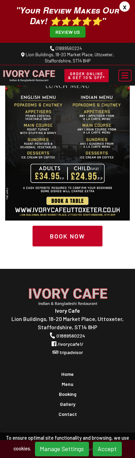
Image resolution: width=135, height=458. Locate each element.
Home (67, 374)
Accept (107, 448)
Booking (67, 394)
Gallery (67, 404)
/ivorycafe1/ (69, 344)
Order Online (86, 75)
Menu (67, 384)
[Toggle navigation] (125, 75)
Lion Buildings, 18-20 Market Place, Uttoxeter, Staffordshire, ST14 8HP (69, 58)
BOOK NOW (67, 236)
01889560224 (68, 48)
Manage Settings (62, 448)
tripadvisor (70, 352)
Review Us (67, 32)
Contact (67, 414)
